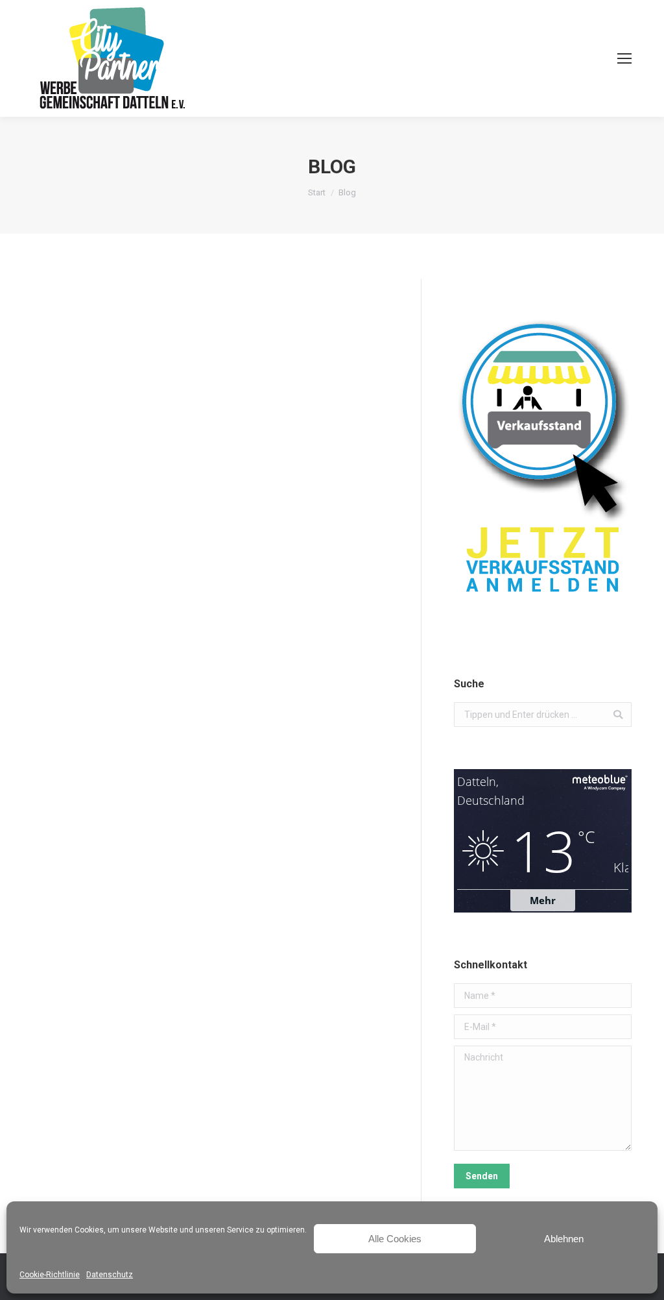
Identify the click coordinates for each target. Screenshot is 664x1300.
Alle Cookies (394, 1238)
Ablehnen (564, 1238)
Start (317, 192)
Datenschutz (109, 1274)
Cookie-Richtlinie (49, 1274)
